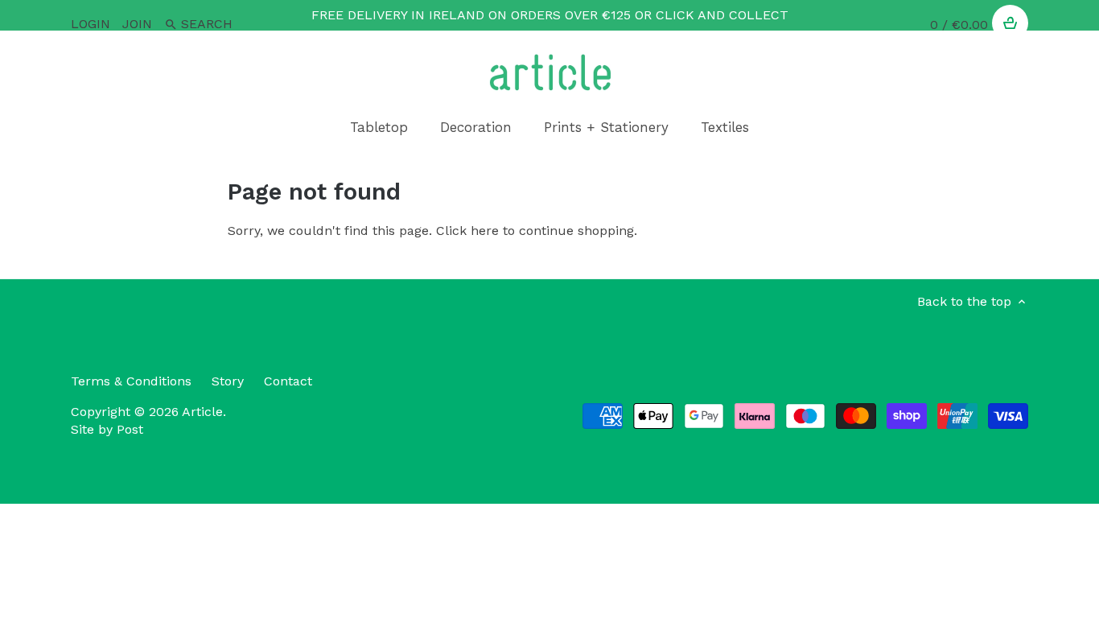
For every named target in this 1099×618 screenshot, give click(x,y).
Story (228, 381)
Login (90, 23)
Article (202, 411)
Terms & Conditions (131, 381)
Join (137, 23)
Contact (288, 381)
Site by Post (107, 429)
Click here (467, 230)
